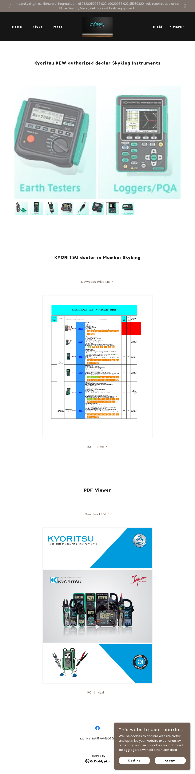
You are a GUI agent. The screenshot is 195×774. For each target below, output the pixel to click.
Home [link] (17, 27)
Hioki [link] (157, 27)
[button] (178, 26)
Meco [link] (58, 27)
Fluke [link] (38, 27)
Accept (170, 760)
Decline (134, 760)
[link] (97, 26)
